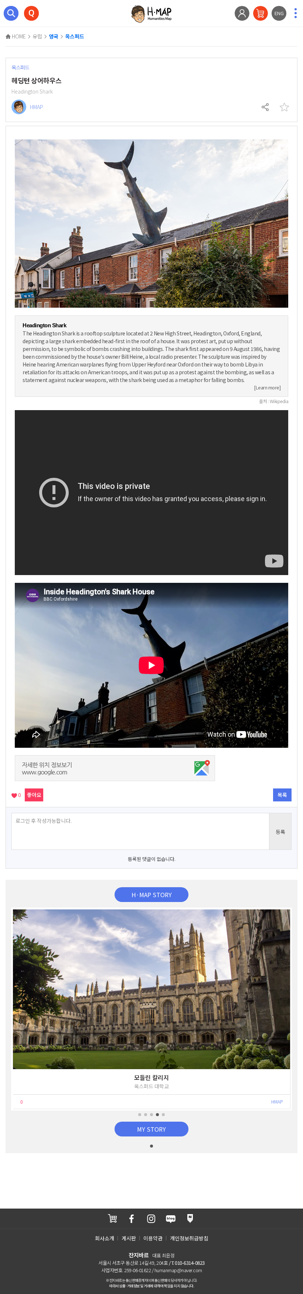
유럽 (37, 36)
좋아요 (34, 794)
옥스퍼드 (74, 37)
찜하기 (284, 107)
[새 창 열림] (112, 1218)
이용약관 (153, 1238)
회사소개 (104, 1238)
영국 (53, 37)
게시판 (129, 1238)
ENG (279, 13)
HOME (18, 36)
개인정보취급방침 (189, 1238)
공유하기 (265, 107)
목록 (282, 794)
